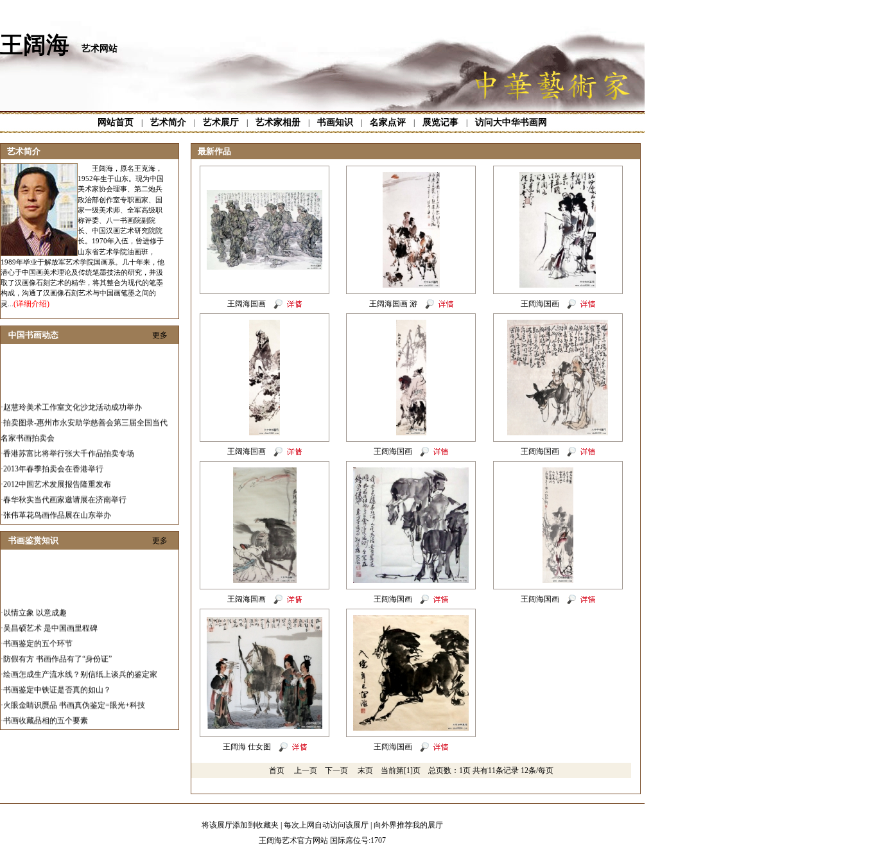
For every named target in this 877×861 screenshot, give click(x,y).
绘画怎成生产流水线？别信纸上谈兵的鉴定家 (80, 667)
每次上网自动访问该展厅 (326, 825)
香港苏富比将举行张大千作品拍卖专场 (68, 446)
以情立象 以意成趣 (35, 605)
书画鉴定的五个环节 (38, 636)
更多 (160, 335)
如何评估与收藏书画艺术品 (49, 728)
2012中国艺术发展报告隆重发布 (57, 477)
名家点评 (388, 122)
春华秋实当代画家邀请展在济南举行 (64, 492)
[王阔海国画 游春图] (411, 285)
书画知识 (335, 122)
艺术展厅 (221, 122)
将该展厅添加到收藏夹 (240, 825)
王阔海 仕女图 (247, 746)
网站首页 (116, 122)
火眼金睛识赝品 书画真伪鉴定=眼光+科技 (74, 697)
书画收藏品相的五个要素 (45, 713)
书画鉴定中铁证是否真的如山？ (57, 682)
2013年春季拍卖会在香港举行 (53, 461)
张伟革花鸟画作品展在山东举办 (57, 507)
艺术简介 (168, 122)
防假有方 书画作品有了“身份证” (57, 651)
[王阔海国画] (264, 267)
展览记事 (440, 122)
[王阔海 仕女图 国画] (264, 726)
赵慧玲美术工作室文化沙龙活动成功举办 (72, 400)
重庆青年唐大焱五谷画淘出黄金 (57, 523)
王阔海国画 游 (393, 303)
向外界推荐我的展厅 (408, 825)
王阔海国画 (246, 303)
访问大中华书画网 (511, 122)
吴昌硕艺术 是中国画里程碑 (50, 620)
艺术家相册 (278, 122)
